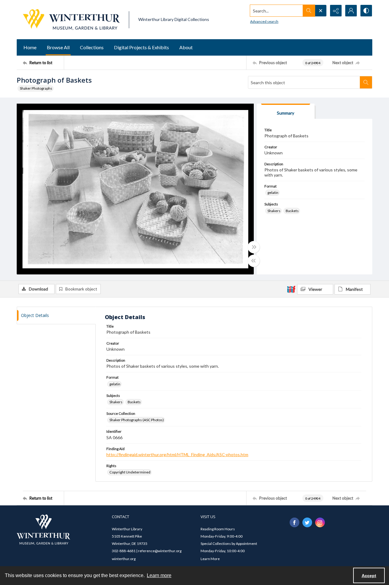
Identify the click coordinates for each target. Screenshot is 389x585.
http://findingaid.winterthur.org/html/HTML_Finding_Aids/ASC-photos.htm (177, 454)
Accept (369, 575)
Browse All (58, 47)
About (186, 47)
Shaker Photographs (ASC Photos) (136, 420)
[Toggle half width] (254, 261)
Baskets (292, 210)
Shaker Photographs (36, 88)
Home (29, 47)
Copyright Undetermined (129, 472)
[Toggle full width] (254, 247)
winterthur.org (124, 558)
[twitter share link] (307, 522)
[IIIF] (291, 289)
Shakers (274, 210)
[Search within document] (366, 82)
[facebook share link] (294, 522)
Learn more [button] (159, 575)
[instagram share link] (320, 522)
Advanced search (264, 21)
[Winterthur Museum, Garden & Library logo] (71, 19)
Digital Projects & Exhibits (141, 47)
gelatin (272, 192)
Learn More (210, 558)
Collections (92, 47)
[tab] (286, 111)
